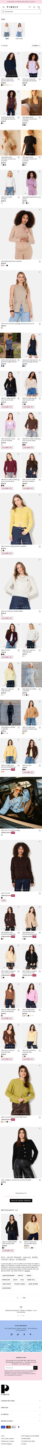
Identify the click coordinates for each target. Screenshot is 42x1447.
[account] (34, 7)
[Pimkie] (12, 7)
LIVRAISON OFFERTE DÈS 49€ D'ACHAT (21, 2)
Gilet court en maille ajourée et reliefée (28, 480)
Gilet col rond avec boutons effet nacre (7, 80)
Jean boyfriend (8, 1275)
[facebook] (24, 1334)
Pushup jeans (19, 1284)
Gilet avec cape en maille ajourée (28, 651)
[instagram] (12, 1334)
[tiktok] (18, 1334)
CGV (2, 1436)
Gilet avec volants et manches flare (7, 1051)
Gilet (15, 1280)
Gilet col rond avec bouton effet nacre (30, 1242)
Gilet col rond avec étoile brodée (12, 611)
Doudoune (6, 1288)
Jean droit (6, 1284)
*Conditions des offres (28, 1441)
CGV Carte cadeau (7, 1438)
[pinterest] (30, 1334)
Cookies (23, 1444)
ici (21, 1375)
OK (35, 1368)
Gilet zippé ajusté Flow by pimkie (30, 198)
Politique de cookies (7, 1441)
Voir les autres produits (21, 1200)
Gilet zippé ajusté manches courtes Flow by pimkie (29, 119)
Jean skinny (33, 1284)
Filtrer (35, 45)
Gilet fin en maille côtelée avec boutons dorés (30, 439)
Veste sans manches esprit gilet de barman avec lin (17, 323)
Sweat (29, 1275)
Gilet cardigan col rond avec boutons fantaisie (16, 1180)
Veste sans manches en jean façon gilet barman (9, 361)
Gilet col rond (5, 650)
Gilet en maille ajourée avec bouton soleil (8, 399)
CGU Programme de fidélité (30, 1436)
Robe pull (31, 1280)
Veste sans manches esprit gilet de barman (29, 80)
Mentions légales (6, 1444)
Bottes (20, 1275)
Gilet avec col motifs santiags (10, 830)
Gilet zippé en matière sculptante (29, 690)
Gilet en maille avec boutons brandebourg (29, 728)
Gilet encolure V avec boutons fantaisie (8, 439)
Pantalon (6, 1280)
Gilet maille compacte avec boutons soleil (8, 972)
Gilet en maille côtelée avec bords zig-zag (8, 1010)
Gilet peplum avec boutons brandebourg (8, 933)
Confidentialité (25, 1438)
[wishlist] (29, 7)
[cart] (18, 79)
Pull (22, 1280)
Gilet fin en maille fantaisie (6, 198)
